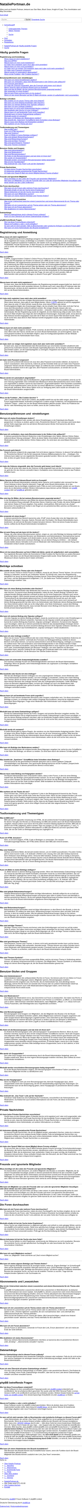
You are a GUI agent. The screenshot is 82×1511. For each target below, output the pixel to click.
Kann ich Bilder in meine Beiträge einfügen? (21, 135)
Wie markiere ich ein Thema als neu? (18, 124)
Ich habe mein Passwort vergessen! (17, 70)
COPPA (54, 302)
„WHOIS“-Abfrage (23, 1423)
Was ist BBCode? (11, 129)
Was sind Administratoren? (14, 150)
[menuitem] (18, 29)
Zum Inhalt (4, 15)
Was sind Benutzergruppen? (15, 154)
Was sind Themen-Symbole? (15, 145)
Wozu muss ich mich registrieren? (17, 59)
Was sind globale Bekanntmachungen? (19, 137)
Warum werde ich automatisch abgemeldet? (20, 72)
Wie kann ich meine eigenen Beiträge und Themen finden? (26, 196)
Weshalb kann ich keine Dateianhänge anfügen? (22, 114)
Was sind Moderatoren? (13, 152)
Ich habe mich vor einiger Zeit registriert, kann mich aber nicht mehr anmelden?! (34, 68)
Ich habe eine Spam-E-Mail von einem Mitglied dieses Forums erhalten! (31, 173)
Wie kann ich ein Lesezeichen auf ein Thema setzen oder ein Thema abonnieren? (35, 205)
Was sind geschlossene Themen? (17, 143)
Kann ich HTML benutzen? (14, 131)
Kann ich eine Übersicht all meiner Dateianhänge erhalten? (26, 216)
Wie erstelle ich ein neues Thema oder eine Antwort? (24, 101)
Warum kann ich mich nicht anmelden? (19, 66)
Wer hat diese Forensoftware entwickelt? (19, 222)
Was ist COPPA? (10, 61)
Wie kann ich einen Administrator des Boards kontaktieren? (26, 228)
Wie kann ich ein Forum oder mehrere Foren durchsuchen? (26, 188)
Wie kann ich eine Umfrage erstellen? (18, 106)
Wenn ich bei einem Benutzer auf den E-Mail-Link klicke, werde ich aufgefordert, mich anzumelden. (41, 95)
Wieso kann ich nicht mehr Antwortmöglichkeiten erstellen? (26, 108)
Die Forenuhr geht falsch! (13, 84)
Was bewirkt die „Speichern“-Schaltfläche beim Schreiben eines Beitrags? (32, 120)
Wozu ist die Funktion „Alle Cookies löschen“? (21, 74)
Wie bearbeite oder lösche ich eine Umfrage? (21, 110)
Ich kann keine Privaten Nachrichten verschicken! (23, 169)
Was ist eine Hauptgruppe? (14, 162)
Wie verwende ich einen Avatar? (16, 91)
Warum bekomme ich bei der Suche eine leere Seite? (24, 192)
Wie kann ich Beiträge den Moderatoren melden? (22, 118)
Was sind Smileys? (11, 133)
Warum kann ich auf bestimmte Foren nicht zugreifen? (24, 112)
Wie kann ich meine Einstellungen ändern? (20, 80)
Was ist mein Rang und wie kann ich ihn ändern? (22, 93)
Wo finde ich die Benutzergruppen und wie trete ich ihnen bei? (27, 156)
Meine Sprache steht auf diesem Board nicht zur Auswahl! (26, 87)
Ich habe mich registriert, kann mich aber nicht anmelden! (25, 65)
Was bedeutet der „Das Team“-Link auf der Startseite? (24, 164)
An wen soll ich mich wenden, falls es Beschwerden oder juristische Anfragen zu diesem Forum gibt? (42, 226)
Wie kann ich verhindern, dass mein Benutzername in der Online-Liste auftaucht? (34, 82)
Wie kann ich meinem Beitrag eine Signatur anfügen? (24, 104)
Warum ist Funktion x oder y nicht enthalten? (21, 224)
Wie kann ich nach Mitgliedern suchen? (19, 194)
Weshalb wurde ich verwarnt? (15, 116)
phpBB (12, 1499)
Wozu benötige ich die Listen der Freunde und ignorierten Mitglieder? (30, 179)
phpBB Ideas (42, 1407)
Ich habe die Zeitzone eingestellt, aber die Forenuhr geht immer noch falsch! (33, 85)
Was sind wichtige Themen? (15, 141)
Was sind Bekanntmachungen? (16, 139)
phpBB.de (20, 490)
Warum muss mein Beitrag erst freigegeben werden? (24, 122)
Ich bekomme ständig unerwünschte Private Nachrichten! (25, 171)
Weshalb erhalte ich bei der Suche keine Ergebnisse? (24, 190)
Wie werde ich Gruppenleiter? (15, 158)
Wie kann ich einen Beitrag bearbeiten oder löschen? (24, 103)
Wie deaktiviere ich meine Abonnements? (20, 209)
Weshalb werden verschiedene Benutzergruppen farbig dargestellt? (29, 160)
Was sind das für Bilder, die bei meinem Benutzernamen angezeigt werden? (33, 89)
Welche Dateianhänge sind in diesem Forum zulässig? (25, 214)
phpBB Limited (56, 1389)
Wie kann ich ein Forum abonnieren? (18, 207)
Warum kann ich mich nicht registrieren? (19, 63)
